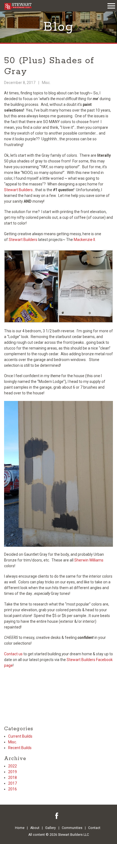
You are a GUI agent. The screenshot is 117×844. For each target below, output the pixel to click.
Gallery (50, 828)
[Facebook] (56, 816)
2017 (12, 783)
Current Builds (20, 736)
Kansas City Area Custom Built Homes (18, 6)
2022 (12, 766)
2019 (12, 772)
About (34, 828)
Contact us (13, 654)
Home (19, 828)
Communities (72, 828)
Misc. (46, 82)
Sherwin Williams (88, 560)
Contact (94, 828)
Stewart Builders (18, 190)
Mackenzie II (84, 239)
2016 (12, 789)
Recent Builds (20, 748)
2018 (12, 777)
